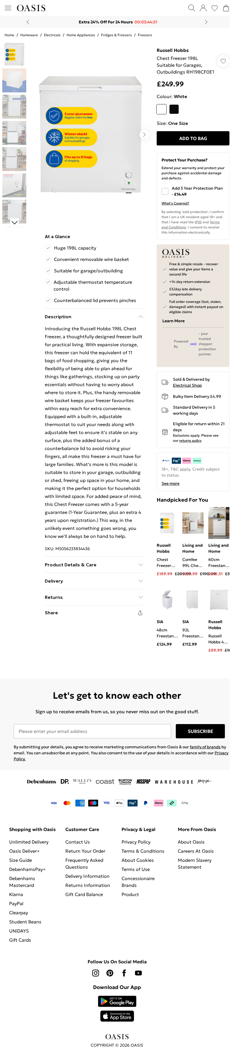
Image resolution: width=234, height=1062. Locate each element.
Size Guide (20, 872)
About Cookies (136, 865)
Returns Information (86, 890)
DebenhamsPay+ (27, 881)
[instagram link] (93, 985)
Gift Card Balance (83, 900)
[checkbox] (189, 198)
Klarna (16, 906)
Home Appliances (80, 35)
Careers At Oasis (193, 856)
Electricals (52, 35)
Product (128, 900)
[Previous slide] (25, 22)
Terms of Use (134, 874)
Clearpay (18, 925)
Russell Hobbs (170, 50)
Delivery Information (86, 881)
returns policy (187, 447)
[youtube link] (136, 985)
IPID (209, 229)
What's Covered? (172, 210)
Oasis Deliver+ (24, 863)
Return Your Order (84, 856)
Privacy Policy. (27, 764)
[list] (89, 132)
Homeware (29, 35)
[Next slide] (204, 22)
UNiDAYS (19, 943)
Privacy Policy (134, 847)
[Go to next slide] (141, 132)
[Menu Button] (8, 8)
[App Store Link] (115, 1021)
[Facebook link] (122, 985)
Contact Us (76, 847)
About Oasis (188, 847)
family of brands (205, 752)
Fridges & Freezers (116, 35)
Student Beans (25, 934)
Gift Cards (20, 952)
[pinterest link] (107, 985)
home (9, 35)
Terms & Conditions (141, 856)
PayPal (16, 916)
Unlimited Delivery (29, 854)
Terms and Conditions (176, 234)
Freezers (145, 35)
